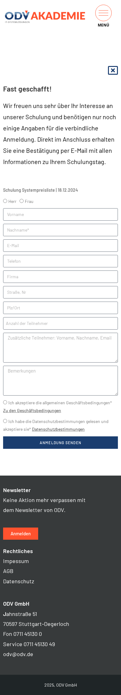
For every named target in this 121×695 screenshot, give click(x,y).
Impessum (16, 560)
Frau (29, 201)
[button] (103, 13)
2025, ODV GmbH (60, 685)
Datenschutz (18, 581)
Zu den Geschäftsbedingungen (32, 410)
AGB (8, 570)
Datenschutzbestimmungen (58, 429)
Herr (12, 201)
